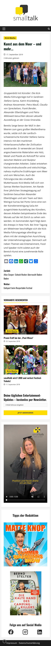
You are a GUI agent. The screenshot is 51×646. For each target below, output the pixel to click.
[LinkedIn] (39, 632)
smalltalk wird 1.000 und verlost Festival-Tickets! (23, 379)
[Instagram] (25, 632)
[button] (4, 28)
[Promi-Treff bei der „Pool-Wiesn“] (25, 320)
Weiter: (18, 286)
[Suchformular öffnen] (49, 28)
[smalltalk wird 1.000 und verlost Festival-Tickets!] (25, 360)
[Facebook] (11, 632)
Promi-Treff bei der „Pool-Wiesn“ (18, 337)
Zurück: (23, 274)
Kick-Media (10, 38)
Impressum (11, 643)
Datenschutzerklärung (29, 643)
